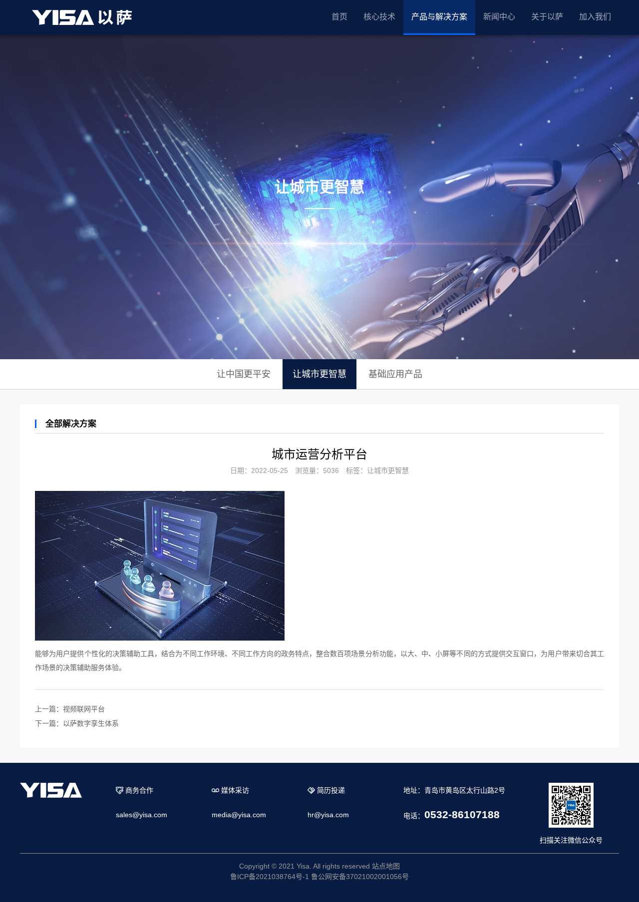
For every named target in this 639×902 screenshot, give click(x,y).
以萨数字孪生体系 (91, 723)
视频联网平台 (84, 709)
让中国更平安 (244, 374)
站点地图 (386, 866)
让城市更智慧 (319, 374)
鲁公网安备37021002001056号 (360, 877)
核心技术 (379, 16)
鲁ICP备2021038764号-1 (269, 877)
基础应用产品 (395, 374)
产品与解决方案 (439, 16)
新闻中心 (499, 16)
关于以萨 (547, 16)
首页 (339, 16)
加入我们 (595, 16)
